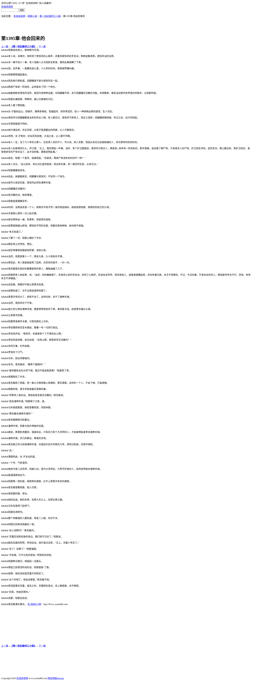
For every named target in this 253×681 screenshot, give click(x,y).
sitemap (60, 678)
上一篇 (4, 46)
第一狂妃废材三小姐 (50, 16)
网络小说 (32, 16)
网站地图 (52, 678)
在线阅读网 (7, 6)
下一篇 (42, 46)
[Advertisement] (126, 24)
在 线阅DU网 (34, 604)
